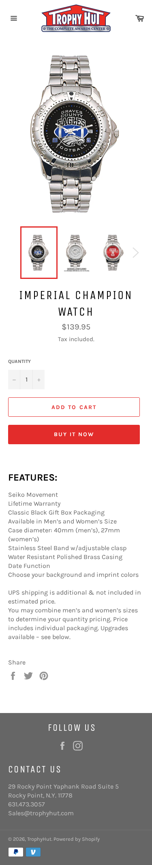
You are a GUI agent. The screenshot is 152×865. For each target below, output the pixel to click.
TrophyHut (39, 839)
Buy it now (74, 434)
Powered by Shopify (77, 839)
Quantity (19, 361)
